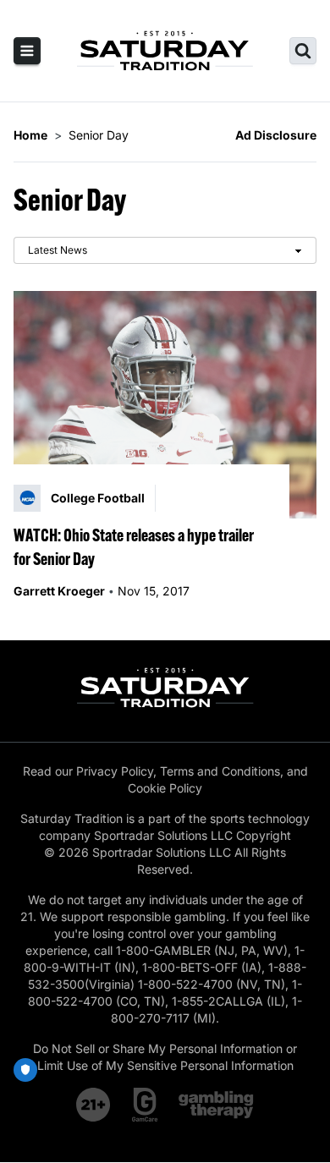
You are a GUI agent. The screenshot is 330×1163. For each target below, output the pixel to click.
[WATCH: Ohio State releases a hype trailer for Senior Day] (165, 404)
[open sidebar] (27, 50)
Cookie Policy (165, 788)
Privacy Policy (114, 771)
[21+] (94, 1105)
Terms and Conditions (220, 771)
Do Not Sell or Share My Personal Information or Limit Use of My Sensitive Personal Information (165, 1056)
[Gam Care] (145, 1105)
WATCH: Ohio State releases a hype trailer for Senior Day (134, 546)
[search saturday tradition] (302, 50)
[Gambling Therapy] (216, 1104)
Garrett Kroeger (59, 591)
